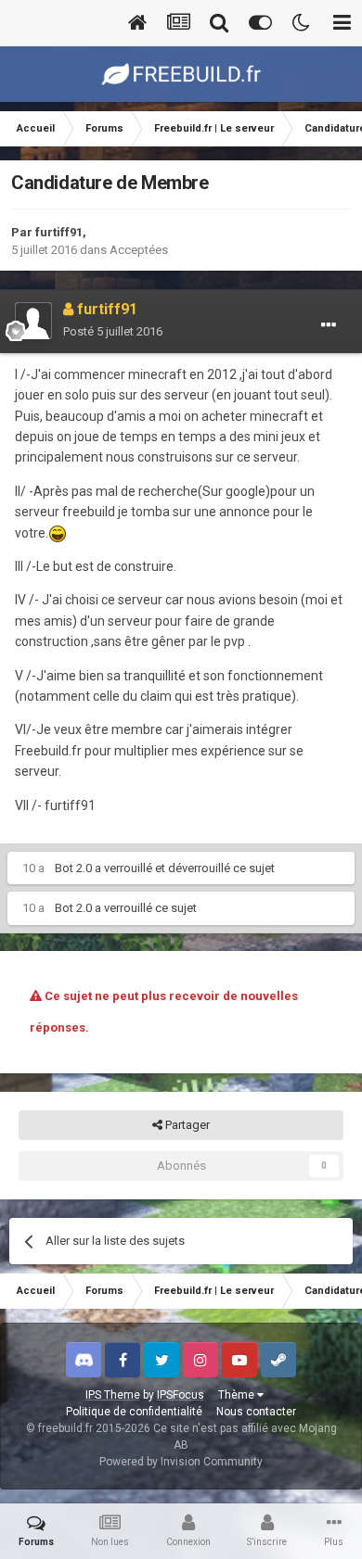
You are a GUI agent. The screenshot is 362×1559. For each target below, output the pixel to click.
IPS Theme (112, 1394)
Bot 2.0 (73, 868)
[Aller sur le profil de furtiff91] (33, 320)
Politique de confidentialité (134, 1411)
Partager (186, 1125)
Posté (112, 331)
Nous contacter (256, 1411)
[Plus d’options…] (328, 325)
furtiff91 (59, 232)
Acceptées (139, 250)
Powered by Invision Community (181, 1461)
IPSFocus (180, 1394)
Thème (237, 1394)
